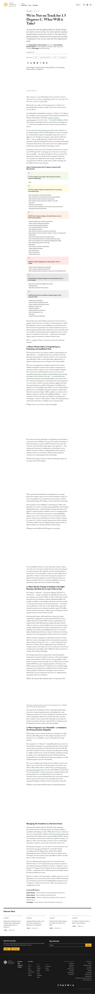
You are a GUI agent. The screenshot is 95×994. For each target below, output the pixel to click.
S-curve (48, 441)
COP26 (35, 57)
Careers (89, 970)
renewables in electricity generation (37, 374)
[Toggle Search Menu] (84, 4)
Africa (29, 966)
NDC (55, 57)
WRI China (71, 967)
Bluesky (68, 985)
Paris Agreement (62, 57)
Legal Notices (88, 976)
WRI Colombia (70, 969)
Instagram (60, 985)
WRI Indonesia (70, 972)
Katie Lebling (42, 45)
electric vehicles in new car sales (57, 374)
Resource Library (87, 965)
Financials (89, 969)
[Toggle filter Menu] (87, 4)
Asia (29, 968)
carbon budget (43, 861)
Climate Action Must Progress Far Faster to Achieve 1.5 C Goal (58, 923)
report (44, 115)
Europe (29, 970)
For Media (89, 967)
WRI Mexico (71, 974)
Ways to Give (15, 949)
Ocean (38, 977)
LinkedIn (63, 985)
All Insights (35, 5)
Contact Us (88, 961)
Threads (65, 985)
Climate (6, 918)
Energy (38, 970)
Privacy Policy (88, 974)
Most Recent (24, 5)
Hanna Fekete (58, 45)
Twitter (70, 985)
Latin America (31, 972)
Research (20, 961)
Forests (38, 973)
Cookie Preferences (87, 980)
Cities (38, 966)
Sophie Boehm (32, 45)
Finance (47, 970)
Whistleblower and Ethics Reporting (83, 978)
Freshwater (39, 975)
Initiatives (20, 965)
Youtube (73, 985)
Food (38, 972)
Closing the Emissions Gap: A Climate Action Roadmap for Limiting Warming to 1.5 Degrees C (12, 924)
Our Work (30, 961)
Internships (88, 972)
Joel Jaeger (35, 48)
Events (89, 963)
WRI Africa (71, 963)
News (30, 5)
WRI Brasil (71, 965)
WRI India (72, 970)
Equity (47, 968)
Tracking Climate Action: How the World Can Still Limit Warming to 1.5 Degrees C (35, 923)
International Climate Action (45, 57)
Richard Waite (30, 46)
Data (19, 963)
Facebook (58, 985)
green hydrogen (57, 757)
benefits (37, 849)
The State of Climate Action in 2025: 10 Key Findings (81, 922)
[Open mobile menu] (90, 4)
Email (51, 945)
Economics (48, 966)
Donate (78, 4)
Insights (22, 4)
